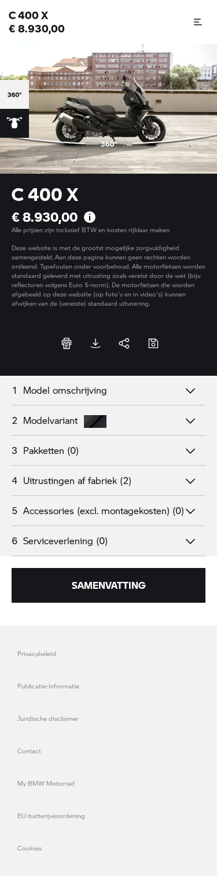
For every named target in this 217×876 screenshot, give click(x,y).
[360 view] (14, 94)
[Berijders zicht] (14, 123)
